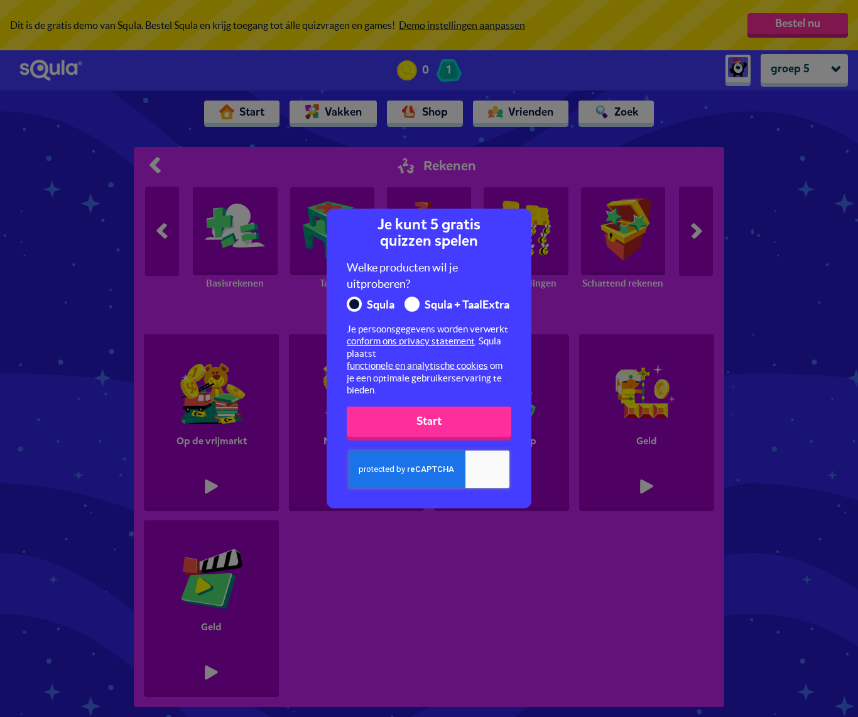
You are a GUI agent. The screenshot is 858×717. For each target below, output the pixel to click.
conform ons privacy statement (411, 341)
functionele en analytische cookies (417, 365)
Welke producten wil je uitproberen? (402, 275)
